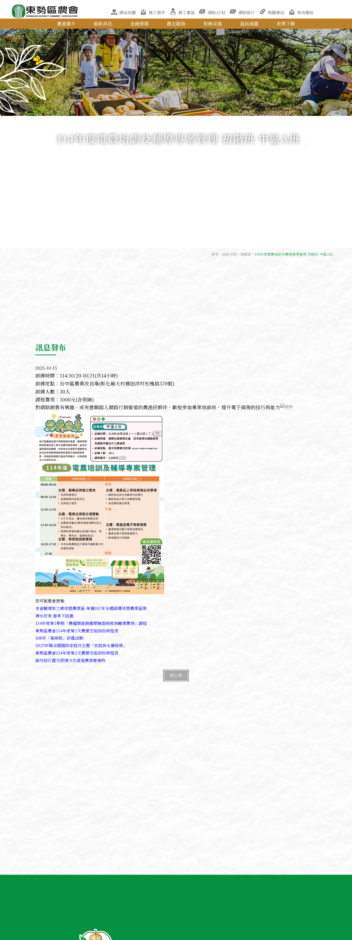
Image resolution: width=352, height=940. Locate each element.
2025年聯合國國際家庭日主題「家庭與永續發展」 (81, 645)
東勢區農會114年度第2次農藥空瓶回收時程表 (76, 631)
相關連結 (276, 12)
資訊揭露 (249, 23)
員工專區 (186, 12)
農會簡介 (66, 23)
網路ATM (216, 12)
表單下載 (285, 23)
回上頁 (176, 675)
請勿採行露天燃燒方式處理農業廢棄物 (70, 660)
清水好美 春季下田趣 (54, 616)
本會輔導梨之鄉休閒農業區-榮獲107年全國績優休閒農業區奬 (91, 608)
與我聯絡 (305, 12)
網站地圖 (127, 12)
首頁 (215, 254)
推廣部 (245, 254)
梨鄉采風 (212, 23)
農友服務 (176, 23)
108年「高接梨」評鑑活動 (59, 638)
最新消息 (103, 23)
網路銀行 (246, 12)
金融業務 (139, 23)
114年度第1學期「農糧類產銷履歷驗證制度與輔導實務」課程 (91, 623)
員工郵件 (157, 12)
